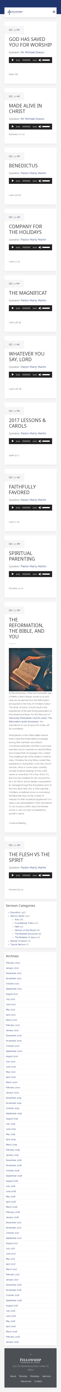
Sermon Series (17, 916)
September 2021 (14, 989)
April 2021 (11, 1015)
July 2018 (10, 1186)
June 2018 (11, 1191)
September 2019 (14, 1113)
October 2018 (12, 1170)
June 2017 (11, 1254)
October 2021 (12, 983)
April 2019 (11, 1139)
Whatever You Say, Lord (27, 356)
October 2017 (12, 1233)
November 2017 (13, 1228)
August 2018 (12, 1181)
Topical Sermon (17, 944)
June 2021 (11, 1004)
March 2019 (11, 1144)
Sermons (46, 1376)
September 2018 (14, 1176)
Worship (23, 1376)
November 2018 (13, 1165)
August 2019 (12, 1118)
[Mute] (39, 60)
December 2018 (13, 1160)
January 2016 (12, 1342)
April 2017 (10, 1264)
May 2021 (10, 1009)
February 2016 (13, 1337)
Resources (26, 1381)
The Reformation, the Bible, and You (26, 628)
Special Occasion (18, 941)
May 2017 (10, 1259)
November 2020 (14, 1041)
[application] (30, 60)
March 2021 (11, 1020)
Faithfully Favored (22, 489)
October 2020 (13, 1046)
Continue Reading (17, 823)
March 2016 (11, 1331)
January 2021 (12, 1030)
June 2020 (11, 1067)
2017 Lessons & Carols (27, 423)
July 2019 (10, 1124)
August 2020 (12, 1056)
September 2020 (14, 1051)
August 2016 (12, 1305)
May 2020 (11, 1072)
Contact (38, 1381)
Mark (17, 926)
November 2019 (13, 1103)
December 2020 (14, 1035)
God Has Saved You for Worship (30, 42)
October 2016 (12, 1295)
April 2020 (11, 1077)
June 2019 (11, 1129)
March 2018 (11, 1207)
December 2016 (13, 1285)
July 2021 (10, 999)
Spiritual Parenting (22, 556)
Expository (15, 912)
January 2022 (12, 968)
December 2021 (13, 973)
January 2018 (12, 1217)
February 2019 (13, 1150)
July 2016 (10, 1311)
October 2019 (12, 1108)
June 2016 (11, 1316)
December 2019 (13, 1098)
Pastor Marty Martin (33, 173)
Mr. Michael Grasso (32, 52)
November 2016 (13, 1290)
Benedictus (23, 165)
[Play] (12, 60)
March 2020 (11, 1082)
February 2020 (13, 1087)
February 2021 (13, 1025)
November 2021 (13, 978)
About (13, 1376)
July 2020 (11, 1061)
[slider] (46, 59)
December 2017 (13, 1222)
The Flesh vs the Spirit (29, 857)
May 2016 (10, 1321)
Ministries (34, 1376)
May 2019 (10, 1134)
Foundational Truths (24, 923)
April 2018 (11, 1202)
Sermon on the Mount (25, 930)
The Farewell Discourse (26, 934)
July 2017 (10, 1248)
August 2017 (12, 1243)
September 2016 (14, 1300)
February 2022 (13, 963)
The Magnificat (28, 293)
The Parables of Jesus (25, 937)
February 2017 (13, 1274)
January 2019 (12, 1155)
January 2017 (12, 1279)
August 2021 (12, 994)
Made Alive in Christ (25, 108)
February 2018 (13, 1212)
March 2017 (11, 1269)
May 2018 (10, 1196)
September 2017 (14, 1238)
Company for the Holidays (25, 229)
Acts (17, 919)
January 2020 (12, 1093)
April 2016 (11, 1326)
